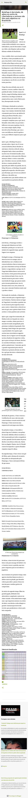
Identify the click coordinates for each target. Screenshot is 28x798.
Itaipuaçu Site (8, 2)
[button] (3, 25)
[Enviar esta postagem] (3, 682)
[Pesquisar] (26, 2)
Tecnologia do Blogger (15, 796)
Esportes (4, 684)
